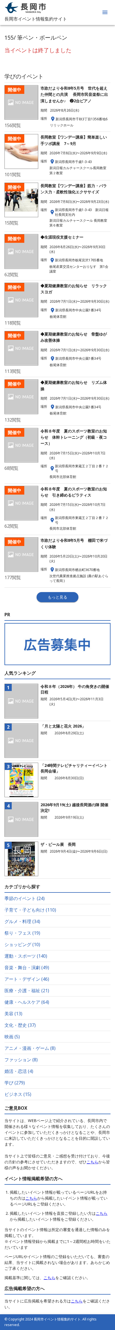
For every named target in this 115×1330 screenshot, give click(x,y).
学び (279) (14, 1083)
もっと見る (57, 597)
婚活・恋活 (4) (18, 1071)
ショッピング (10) (22, 944)
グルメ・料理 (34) (22, 921)
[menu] (105, 12)
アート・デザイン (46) (26, 979)
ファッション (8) (21, 1060)
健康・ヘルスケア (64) (26, 1002)
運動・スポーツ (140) (25, 956)
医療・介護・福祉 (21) (26, 990)
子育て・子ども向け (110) (30, 910)
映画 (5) (12, 1037)
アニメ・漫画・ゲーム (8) (30, 1048)
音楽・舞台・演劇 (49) (26, 967)
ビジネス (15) (17, 1094)
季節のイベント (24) (24, 898)
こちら (92, 1161)
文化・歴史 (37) (20, 1025)
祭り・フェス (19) (22, 933)
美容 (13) (13, 1013)
